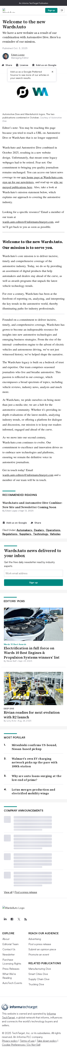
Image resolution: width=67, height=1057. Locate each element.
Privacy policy (10, 1040)
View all (8, 892)
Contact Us (8, 949)
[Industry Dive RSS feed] (25, 919)
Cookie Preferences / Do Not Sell (21, 1044)
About (5, 939)
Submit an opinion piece (42, 949)
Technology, (41, 534)
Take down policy (47, 1040)
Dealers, (39, 530)
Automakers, (25, 530)
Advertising (34, 939)
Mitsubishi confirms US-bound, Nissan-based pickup (34, 747)
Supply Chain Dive (38, 979)
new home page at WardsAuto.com (41, 177)
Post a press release (25, 892)
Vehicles (55, 534)
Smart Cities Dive (38, 974)
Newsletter (8, 954)
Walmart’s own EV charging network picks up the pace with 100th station (34, 762)
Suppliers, (26, 534)
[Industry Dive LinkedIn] (5, 919)
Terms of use (27, 1040)
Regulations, (10, 534)
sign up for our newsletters (18, 182)
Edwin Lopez (18, 54)
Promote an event (38, 954)
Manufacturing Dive (39, 968)
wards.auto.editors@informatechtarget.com (27, 222)
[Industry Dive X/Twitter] (18, 919)
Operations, (53, 530)
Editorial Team (10, 944)
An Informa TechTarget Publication (33, 3)
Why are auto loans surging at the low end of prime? (36, 778)
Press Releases (10, 968)
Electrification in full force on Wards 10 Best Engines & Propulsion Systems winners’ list (32, 653)
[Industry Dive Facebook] (11, 919)
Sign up (51, 10)
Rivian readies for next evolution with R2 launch (32, 715)
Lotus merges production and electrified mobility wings (33, 791)
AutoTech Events (12, 983)
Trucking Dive (36, 984)
